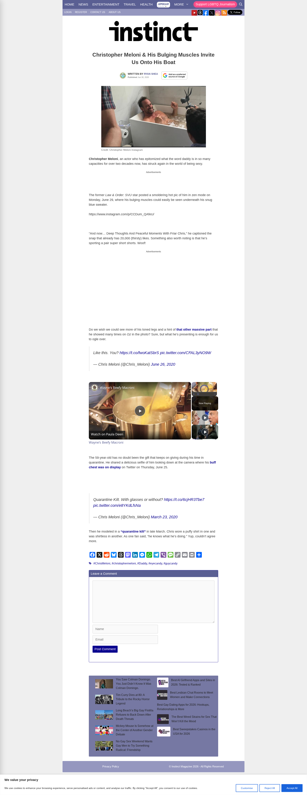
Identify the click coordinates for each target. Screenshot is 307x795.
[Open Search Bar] (240, 4)
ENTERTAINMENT (105, 4)
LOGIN (67, 12)
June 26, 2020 (163, 364)
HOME (69, 4)
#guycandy (170, 563)
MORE (179, 4)
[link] (94, 387)
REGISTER (81, 12)
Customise (247, 788)
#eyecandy (155, 563)
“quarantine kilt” (133, 531)
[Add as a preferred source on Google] (174, 75)
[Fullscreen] (215, 394)
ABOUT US (115, 12)
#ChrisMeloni (101, 563)
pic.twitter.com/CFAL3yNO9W (185, 353)
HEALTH (146, 4)
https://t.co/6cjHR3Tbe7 (184, 499)
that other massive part (194, 329)
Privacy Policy (110, 766)
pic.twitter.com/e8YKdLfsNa (117, 505)
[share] (184, 386)
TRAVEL (130, 4)
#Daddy (142, 563)
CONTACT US (97, 12)
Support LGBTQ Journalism (215, 4)
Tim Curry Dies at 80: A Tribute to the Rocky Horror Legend (133, 699)
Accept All (292, 788)
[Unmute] (198, 394)
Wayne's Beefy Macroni (117, 387)
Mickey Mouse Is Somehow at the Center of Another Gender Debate (134, 730)
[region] (153, 785)
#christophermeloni (124, 563)
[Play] (194, 394)
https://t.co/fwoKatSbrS (139, 353)
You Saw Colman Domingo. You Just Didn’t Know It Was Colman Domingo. (133, 683)
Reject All (270, 788)
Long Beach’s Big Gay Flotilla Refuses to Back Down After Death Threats (134, 714)
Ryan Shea (151, 73)
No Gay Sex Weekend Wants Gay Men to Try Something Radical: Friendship (134, 745)
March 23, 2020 (164, 517)
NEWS (83, 4)
